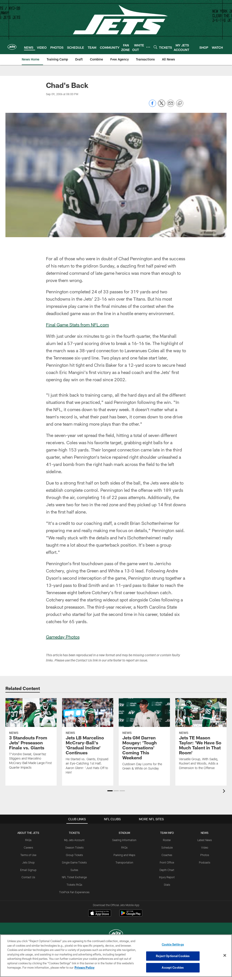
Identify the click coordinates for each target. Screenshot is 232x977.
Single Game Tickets (74, 862)
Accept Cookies (173, 967)
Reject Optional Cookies (173, 956)
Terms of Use (28, 854)
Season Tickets (74, 847)
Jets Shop (28, 862)
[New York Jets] (116, 934)
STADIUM (124, 832)
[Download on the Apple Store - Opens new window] (99, 913)
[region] (116, 955)
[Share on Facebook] (152, 106)
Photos (204, 854)
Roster (167, 840)
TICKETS (74, 832)
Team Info (167, 832)
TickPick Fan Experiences (74, 892)
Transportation (124, 862)
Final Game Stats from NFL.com (77, 324)
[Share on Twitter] (161, 106)
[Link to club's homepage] (12, 46)
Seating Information (124, 840)
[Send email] (170, 106)
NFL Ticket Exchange (74, 877)
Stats (167, 884)
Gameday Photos (63, 636)
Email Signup (28, 869)
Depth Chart (167, 869)
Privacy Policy (84, 967)
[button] (110, 790)
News (204, 832)
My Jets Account (74, 840)
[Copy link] (179, 103)
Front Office (167, 862)
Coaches (167, 854)
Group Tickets (74, 854)
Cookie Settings (173, 944)
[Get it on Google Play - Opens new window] (130, 915)
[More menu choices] (148, 47)
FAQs (28, 840)
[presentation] (225, 791)
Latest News (204, 840)
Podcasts (204, 862)
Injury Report (167, 877)
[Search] (155, 47)
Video (204, 847)
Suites (74, 869)
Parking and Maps (124, 854)
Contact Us (28, 877)
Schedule (167, 847)
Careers (28, 847)
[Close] (225, 955)
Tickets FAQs (74, 884)
